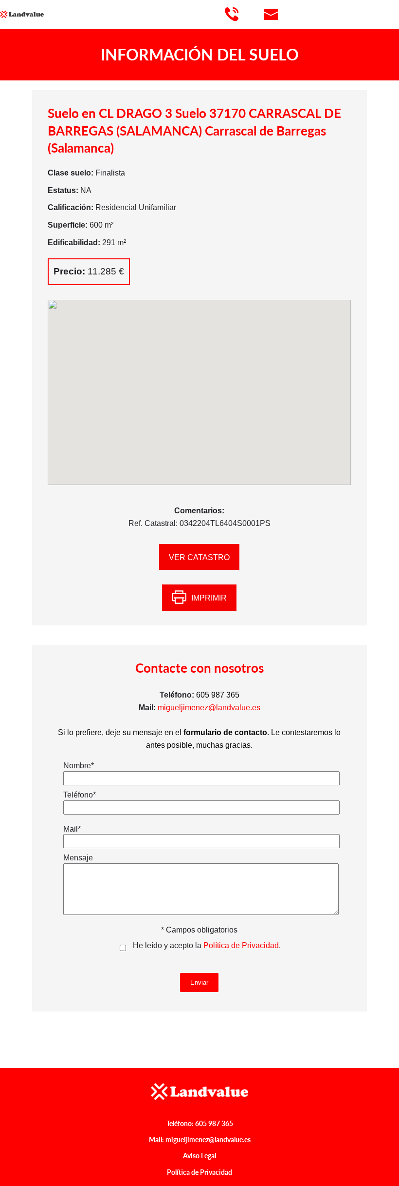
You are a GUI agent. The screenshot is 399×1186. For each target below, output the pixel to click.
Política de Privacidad (241, 945)
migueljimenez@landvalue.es (209, 707)
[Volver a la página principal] (44, 14)
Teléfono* (79, 795)
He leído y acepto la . (207, 945)
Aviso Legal (199, 1155)
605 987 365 (214, 1123)
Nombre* (78, 765)
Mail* (72, 829)
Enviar (199, 982)
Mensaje (78, 858)
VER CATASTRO (199, 557)
